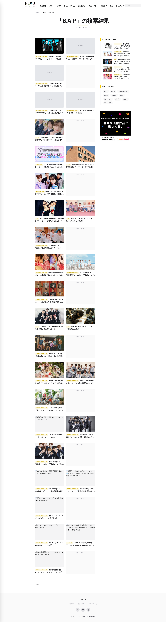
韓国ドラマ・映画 (107, 6)
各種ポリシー (82, 604)
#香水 (122, 95)
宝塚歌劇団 (81, 6)
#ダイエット (108, 99)
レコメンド (120, 6)
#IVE (105, 91)
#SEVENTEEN (123, 91)
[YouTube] (83, 610)
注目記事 (43, 6)
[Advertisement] (80, 77)
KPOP (59, 6)
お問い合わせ (93, 604)
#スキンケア (108, 103)
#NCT (117, 99)
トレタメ (83, 599)
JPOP (51, 6)
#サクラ (125, 99)
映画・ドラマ (93, 6)
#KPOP (114, 95)
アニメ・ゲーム (69, 6)
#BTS (113, 91)
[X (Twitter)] (78, 610)
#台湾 (106, 95)
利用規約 (71, 604)
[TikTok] (88, 610)
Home (37, 12)
